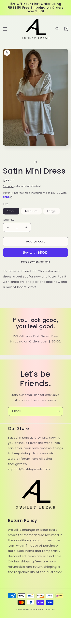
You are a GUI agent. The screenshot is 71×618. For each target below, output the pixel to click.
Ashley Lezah (29, 609)
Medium (31, 211)
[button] (5, 29)
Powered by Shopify (45, 609)
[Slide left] (26, 162)
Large (51, 211)
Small (11, 211)
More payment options (35, 261)
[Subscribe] (58, 411)
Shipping (8, 186)
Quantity (8, 220)
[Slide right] (44, 162)
